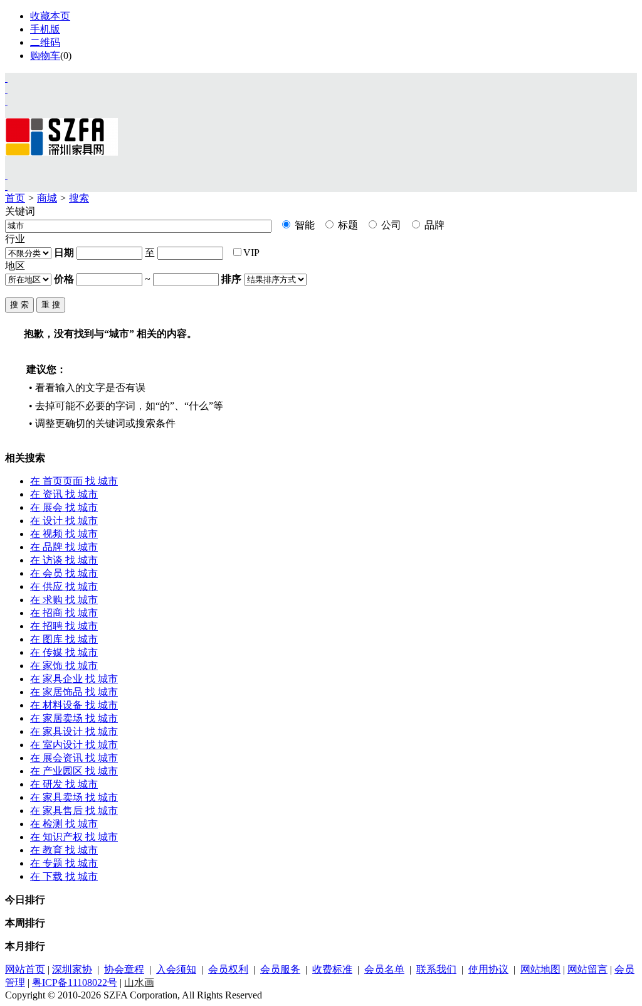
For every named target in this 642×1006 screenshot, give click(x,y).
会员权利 (228, 969)
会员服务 (280, 969)
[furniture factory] (6, 100)
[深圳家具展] (6, 89)
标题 (346, 225)
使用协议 (488, 969)
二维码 (45, 42)
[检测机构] (6, 186)
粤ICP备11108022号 (74, 982)
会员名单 (384, 969)
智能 (303, 225)
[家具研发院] (6, 174)
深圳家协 (72, 969)
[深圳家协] (6, 78)
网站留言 (587, 969)
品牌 (433, 225)
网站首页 (25, 969)
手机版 (45, 29)
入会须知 (176, 969)
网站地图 (540, 969)
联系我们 (436, 969)
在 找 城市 (74, 481)
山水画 (139, 982)
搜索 (79, 198)
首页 (15, 198)
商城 (47, 198)
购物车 (45, 55)
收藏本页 (50, 16)
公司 (390, 225)
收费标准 (332, 969)
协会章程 (124, 969)
